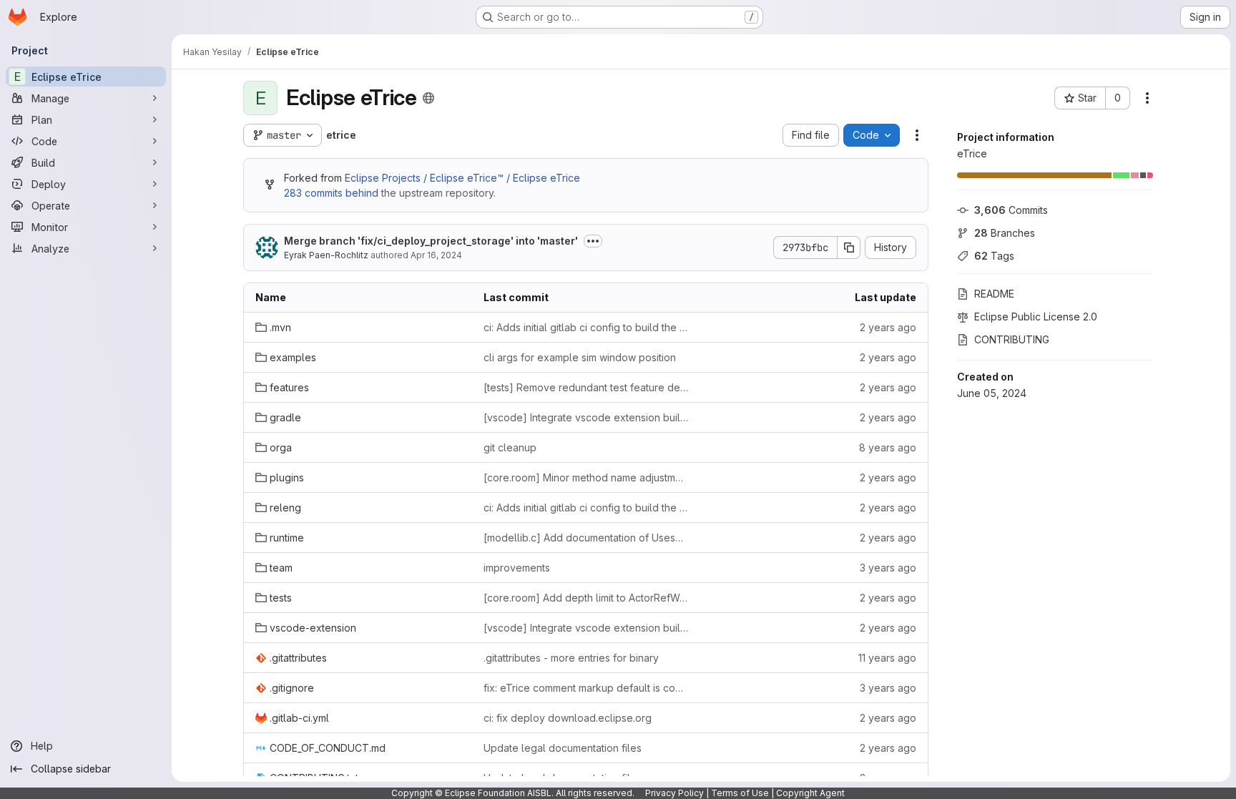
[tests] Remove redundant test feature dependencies (586, 387)
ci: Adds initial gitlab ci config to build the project (586, 327)
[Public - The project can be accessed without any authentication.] (428, 98)
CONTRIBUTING (1011, 339)
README (994, 294)
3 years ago (888, 568)
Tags (994, 256)
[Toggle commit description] (593, 241)
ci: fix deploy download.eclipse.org (568, 718)
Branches (1004, 233)
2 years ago (888, 327)
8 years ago (887, 447)
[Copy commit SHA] (849, 247)
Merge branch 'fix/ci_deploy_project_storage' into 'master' (431, 241)
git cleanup (510, 447)
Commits (1011, 210)
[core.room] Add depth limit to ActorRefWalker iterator (586, 598)
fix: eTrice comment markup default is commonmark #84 (586, 688)
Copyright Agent (810, 793)
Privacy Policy (674, 793)
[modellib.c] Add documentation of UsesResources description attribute (586, 537)
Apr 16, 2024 (436, 255)
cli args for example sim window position (580, 357)
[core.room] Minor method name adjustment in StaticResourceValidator (586, 477)
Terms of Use (740, 793)
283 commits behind (331, 193)
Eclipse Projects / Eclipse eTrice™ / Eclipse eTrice (462, 178)
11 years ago (887, 658)
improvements (517, 568)
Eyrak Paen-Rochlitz (326, 255)
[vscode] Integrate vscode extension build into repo (586, 417)
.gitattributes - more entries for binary (571, 658)
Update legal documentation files (563, 748)
